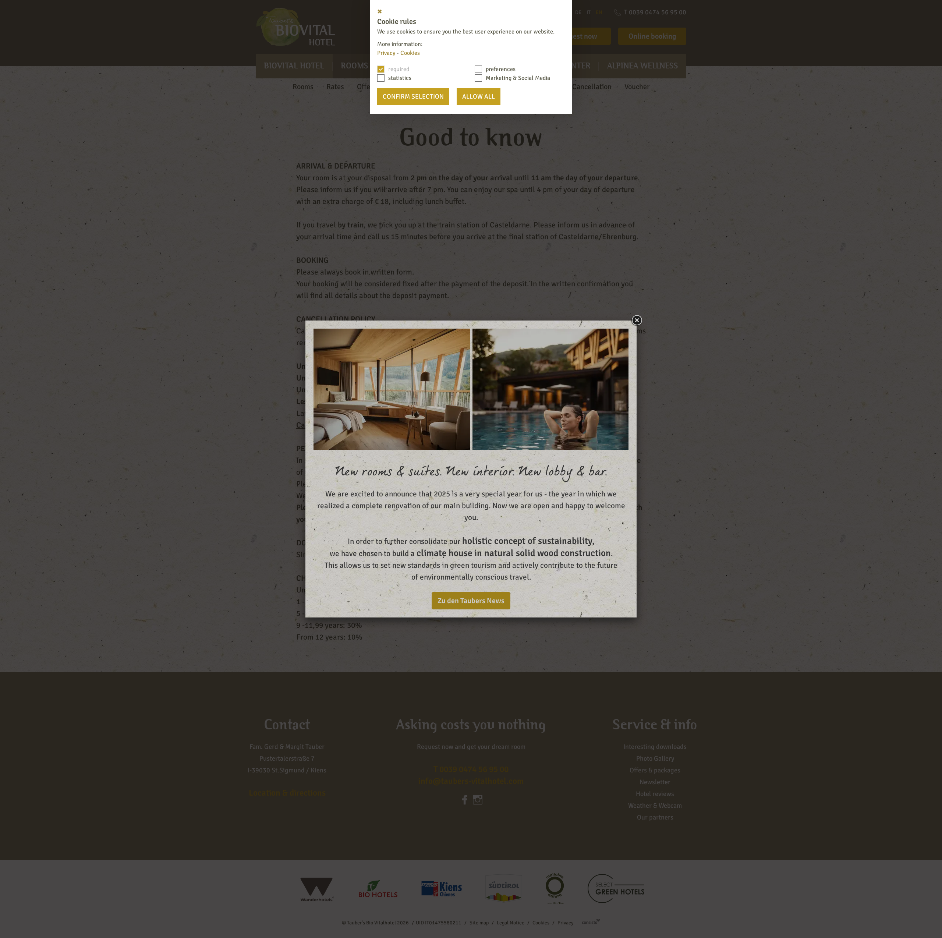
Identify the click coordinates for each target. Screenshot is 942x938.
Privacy (386, 53)
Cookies (410, 53)
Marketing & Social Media (518, 78)
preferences (501, 69)
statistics (399, 78)
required (398, 69)
